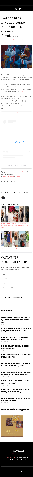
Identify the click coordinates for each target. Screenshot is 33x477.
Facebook (18, 176)
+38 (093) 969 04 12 (22, 457)
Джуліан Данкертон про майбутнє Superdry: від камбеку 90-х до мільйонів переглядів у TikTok (15, 320)
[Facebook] (12, 8)
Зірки (3, 42)
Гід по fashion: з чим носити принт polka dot (22, 249)
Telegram (5, 176)
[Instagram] (16, 8)
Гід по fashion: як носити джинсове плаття (7, 249)
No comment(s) (19, 39)
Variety (21, 91)
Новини (9, 42)
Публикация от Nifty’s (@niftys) (16, 165)
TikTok (24, 172)
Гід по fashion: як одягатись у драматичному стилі (7, 225)
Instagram (11, 176)
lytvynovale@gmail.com (18, 459)
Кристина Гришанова (17, 192)
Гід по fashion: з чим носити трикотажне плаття (22, 224)
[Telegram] (20, 8)
